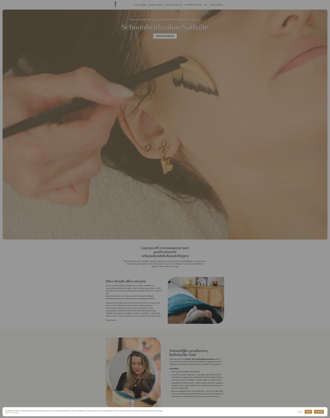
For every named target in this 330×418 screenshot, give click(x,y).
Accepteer (319, 412)
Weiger (308, 412)
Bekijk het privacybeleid (12, 412)
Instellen (300, 412)
